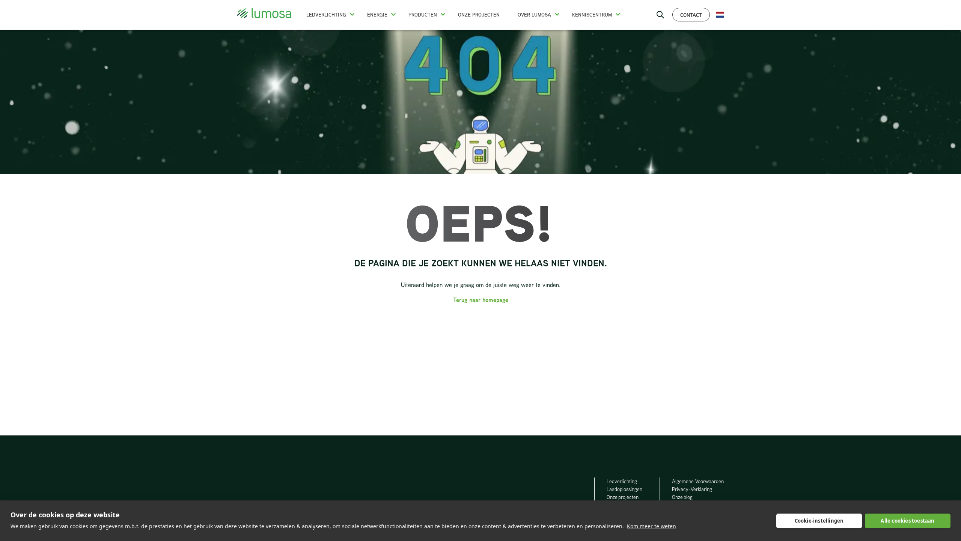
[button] (352, 14)
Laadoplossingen (624, 489)
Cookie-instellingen (819, 520)
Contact (691, 14)
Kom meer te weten (651, 526)
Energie (377, 14)
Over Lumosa (534, 14)
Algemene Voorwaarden (698, 481)
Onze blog (682, 497)
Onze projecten (479, 14)
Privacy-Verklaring (692, 489)
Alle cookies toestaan (907, 520)
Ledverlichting (326, 14)
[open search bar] (660, 14)
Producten (422, 14)
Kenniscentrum (592, 14)
